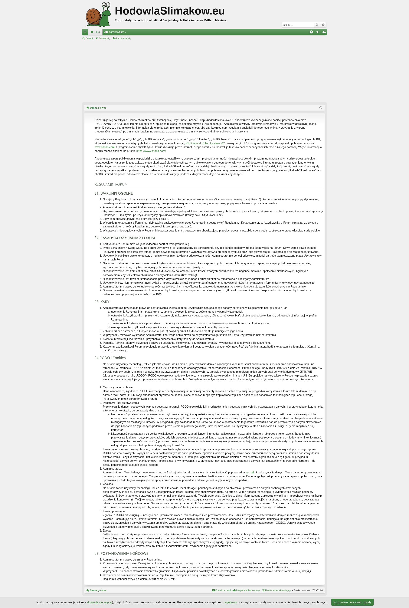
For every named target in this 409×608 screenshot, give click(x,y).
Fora (97, 31)
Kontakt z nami (223, 590)
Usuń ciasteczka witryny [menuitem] (278, 590)
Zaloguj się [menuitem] (318, 32)
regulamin (230, 602)
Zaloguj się (104, 38)
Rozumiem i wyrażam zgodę (352, 602)
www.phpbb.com (105, 147)
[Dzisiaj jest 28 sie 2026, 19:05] (320, 107)
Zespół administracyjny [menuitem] (248, 590)
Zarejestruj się (123, 38)
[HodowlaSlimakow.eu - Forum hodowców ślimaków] (98, 14)
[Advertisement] (204, 71)
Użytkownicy (116, 31)
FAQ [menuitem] (312, 32)
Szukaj (317, 24)
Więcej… (86, 32)
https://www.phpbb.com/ (151, 150)
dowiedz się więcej (99, 602)
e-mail (250, 472)
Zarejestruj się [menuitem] (325, 32)
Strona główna (98, 590)
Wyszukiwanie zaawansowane (323, 24)
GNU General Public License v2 (204, 143)
